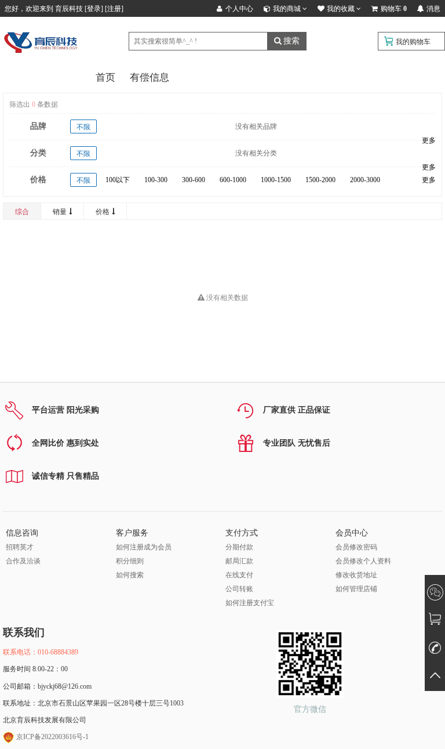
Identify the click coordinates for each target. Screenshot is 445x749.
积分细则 (130, 561)
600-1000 (233, 180)
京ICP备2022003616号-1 (51, 737)
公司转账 (239, 589)
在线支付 (239, 575)
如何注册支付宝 (249, 603)
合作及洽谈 (23, 561)
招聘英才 (20, 547)
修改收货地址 (356, 575)
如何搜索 (130, 575)
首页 (105, 77)
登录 (94, 9)
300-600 (193, 180)
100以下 (117, 180)
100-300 (155, 180)
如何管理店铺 (356, 589)
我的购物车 (413, 42)
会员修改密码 (356, 547)
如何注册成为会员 (144, 547)
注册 (114, 9)
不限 (83, 127)
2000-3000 (365, 180)
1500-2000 (320, 180)
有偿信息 (149, 77)
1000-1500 (276, 180)
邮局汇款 (239, 561)
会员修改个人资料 (363, 561)
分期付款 (239, 547)
